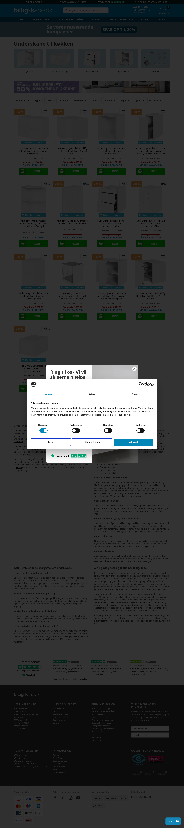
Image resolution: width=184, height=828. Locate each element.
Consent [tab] (49, 394)
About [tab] (135, 394)
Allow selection (92, 442)
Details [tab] (92, 394)
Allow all (133, 442)
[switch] (76, 430)
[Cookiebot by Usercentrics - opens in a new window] (141, 384)
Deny (50, 442)
